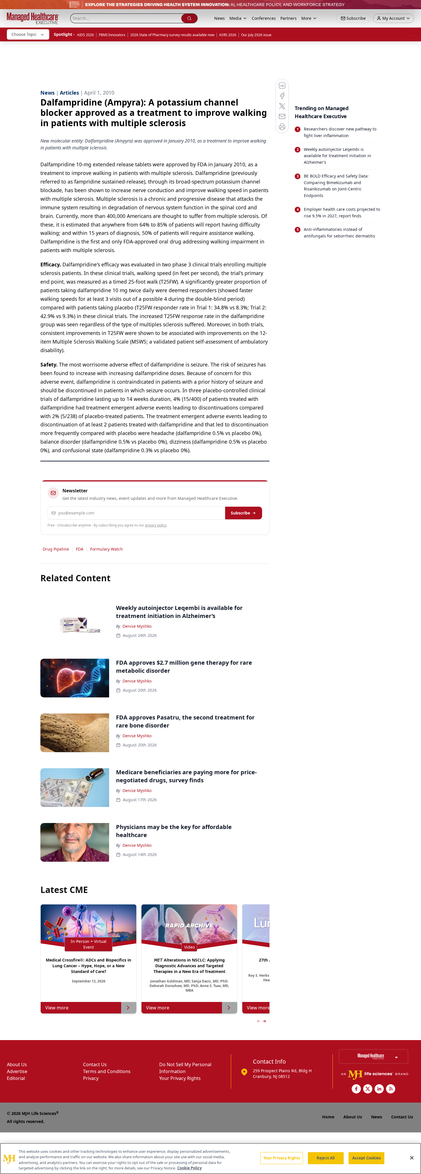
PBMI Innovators (112, 34)
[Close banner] (414, 7)
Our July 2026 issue (256, 34)
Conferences (264, 18)
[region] (210, 1158)
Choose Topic (24, 34)
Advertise (17, 1071)
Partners (288, 18)
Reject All (326, 1158)
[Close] (412, 1157)
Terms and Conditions (107, 1071)
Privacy (91, 1078)
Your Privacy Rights (180, 1078)
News (219, 18)
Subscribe (240, 513)
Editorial (16, 1078)
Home (328, 1117)
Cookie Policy (189, 1168)
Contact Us (95, 1064)
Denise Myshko (137, 626)
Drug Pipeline (56, 549)
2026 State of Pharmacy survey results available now (172, 34)
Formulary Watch (106, 549)
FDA (79, 549)
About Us (17, 1064)
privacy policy (155, 525)
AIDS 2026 (85, 34)
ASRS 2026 (227, 34)
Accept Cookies (366, 1158)
